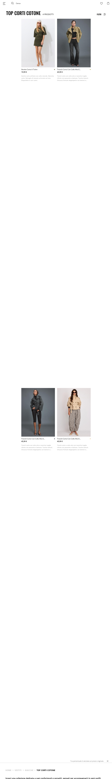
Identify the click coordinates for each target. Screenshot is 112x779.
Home (8, 770)
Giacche (29, 770)
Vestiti (18, 770)
